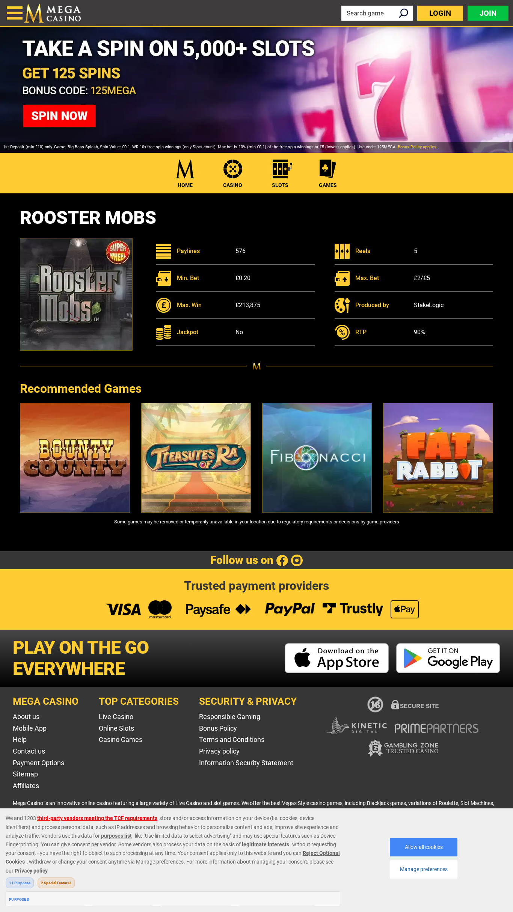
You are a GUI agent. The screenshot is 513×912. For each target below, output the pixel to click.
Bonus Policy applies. (418, 147)
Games (328, 185)
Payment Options (38, 763)
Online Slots (116, 728)
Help (20, 739)
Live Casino (116, 717)
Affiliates (26, 786)
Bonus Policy (218, 728)
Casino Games (120, 739)
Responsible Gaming (229, 717)
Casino (232, 185)
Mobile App (30, 728)
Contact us (29, 751)
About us (26, 717)
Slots (280, 185)
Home (185, 185)
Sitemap (25, 774)
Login (440, 13)
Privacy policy (219, 751)
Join (488, 13)
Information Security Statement (246, 763)
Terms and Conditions (231, 739)
